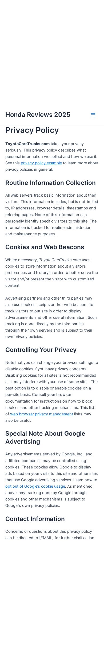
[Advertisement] (52, 52)
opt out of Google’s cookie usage (35, 486)
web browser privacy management (41, 414)
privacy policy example (41, 163)
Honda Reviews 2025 (37, 114)
